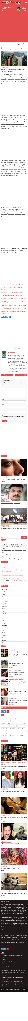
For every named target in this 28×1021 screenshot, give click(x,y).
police (2, 730)
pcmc (23, 728)
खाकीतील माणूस (4, 606)
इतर (2, 596)
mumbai (18, 726)
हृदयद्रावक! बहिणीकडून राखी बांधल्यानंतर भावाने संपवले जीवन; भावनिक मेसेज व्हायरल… (6, 194)
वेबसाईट (3, 410)
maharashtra (12, 726)
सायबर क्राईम (4, 640)
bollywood (16, 719)
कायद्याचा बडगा (6, 134)
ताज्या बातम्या (4, 135)
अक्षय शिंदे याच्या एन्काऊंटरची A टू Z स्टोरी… (12, 578)
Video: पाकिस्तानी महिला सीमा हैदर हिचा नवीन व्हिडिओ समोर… (13, 305)
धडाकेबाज (7, 526)
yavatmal (3, 738)
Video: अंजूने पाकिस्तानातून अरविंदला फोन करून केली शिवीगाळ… (12, 288)
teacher (2, 735)
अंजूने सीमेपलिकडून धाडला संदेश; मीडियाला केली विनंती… (12, 302)
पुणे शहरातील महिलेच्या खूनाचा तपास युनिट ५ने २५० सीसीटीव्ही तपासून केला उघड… (14, 529)
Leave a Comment (5, 348)
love (16, 348)
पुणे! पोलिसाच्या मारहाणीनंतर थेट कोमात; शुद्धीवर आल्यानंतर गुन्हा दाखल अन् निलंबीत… (6, 179)
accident (2, 719)
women (21, 735)
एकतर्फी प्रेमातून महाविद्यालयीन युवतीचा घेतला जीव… (7, 375)
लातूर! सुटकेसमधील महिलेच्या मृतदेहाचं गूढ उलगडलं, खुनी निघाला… (12, 576)
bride (21, 719)
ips (16, 723)
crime (2, 721)
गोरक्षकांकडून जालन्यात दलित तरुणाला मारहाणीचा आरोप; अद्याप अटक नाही (13, 975)
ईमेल (3, 405)
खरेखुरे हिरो (4, 604)
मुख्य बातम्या (3, 137)
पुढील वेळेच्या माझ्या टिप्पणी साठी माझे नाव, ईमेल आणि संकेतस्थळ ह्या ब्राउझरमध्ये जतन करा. (13, 417)
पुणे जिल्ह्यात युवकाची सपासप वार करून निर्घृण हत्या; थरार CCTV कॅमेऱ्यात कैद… (13, 984)
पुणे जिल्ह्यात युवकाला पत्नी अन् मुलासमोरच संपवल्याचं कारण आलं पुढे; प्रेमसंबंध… (6, 165)
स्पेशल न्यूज (8, 137)
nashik (7, 728)
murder (23, 726)
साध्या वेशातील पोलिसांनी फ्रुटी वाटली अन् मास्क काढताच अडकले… (21, 375)
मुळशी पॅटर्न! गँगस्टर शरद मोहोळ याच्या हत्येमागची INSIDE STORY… (13, 844)
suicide (24, 733)
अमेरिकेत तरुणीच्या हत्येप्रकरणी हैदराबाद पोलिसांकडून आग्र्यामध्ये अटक (13, 972)
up (6, 735)
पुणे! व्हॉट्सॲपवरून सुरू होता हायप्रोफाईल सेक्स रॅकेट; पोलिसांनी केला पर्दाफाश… (14, 818)
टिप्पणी (3, 387)
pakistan (19, 348)
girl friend (3, 723)
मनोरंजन (3, 628)
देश (2, 618)
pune (12, 730)
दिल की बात (6, 161)
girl (20, 721)
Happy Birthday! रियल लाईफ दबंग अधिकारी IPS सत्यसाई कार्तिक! (14, 893)
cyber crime (7, 721)
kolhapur (3, 726)
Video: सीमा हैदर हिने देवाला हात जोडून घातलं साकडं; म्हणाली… (13, 308)
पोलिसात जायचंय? (5, 625)
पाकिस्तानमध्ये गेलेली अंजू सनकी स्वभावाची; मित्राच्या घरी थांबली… (14, 299)
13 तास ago (23, 10)
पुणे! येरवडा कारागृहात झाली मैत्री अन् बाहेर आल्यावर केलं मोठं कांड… (12, 981)
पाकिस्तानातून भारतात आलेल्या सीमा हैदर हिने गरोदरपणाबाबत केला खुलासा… (13, 312)
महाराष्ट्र (8, 202)
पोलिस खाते (8, 135)
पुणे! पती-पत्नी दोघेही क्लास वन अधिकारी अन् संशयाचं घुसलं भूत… (13, 479)
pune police (23, 730)
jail (19, 723)
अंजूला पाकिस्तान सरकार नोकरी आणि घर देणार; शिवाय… (12, 292)
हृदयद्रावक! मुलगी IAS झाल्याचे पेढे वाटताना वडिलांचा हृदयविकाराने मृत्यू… (13, 792)
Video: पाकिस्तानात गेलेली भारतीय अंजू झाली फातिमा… (12, 296)
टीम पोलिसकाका (10, 71)
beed (7, 719)
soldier (15, 733)
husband (8, 723)
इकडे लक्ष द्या (3, 189)
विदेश (7, 67)
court (25, 719)
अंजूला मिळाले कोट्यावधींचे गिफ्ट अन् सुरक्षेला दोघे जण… (12, 284)
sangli (6, 733)
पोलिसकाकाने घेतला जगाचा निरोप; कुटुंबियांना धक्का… (11, 504)
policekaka (7, 730)
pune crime (17, 730)
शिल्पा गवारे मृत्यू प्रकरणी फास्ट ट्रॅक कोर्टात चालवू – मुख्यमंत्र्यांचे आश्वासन (6, 206)
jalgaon (23, 723)
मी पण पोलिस (4, 633)
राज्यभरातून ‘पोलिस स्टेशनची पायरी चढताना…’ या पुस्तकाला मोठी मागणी (6, 142)
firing (17, 721)
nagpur (2, 728)
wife (17, 735)
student (19, 733)
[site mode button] (18, 44)
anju (12, 348)
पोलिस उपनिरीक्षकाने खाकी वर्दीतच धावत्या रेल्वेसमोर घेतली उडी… (6, 153)
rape (2, 733)
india (14, 348)
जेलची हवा (3, 159)
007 (3, 578)
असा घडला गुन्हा (6, 132)
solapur (10, 733)
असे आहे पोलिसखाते (5, 592)
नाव (3, 399)
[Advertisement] (14, 27)
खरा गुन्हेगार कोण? (5, 601)
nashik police (12, 728)
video (10, 735)
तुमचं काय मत (4, 613)
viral (14, 735)
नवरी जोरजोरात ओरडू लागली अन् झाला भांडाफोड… (10, 868)
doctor (13, 721)
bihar (11, 719)
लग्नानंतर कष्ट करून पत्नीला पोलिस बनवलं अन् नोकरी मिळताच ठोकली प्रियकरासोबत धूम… (12, 978)
